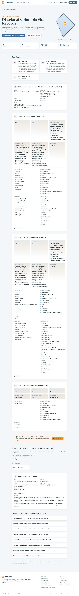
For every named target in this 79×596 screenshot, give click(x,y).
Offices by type (44, 580)
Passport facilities (45, 582)
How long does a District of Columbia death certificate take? (30, 534)
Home (3, 9)
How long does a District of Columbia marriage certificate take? (31, 545)
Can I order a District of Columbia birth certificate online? (30, 556)
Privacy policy (63, 580)
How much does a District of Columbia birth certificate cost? (30, 518)
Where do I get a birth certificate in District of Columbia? (29, 550)
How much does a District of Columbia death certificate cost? (31, 529)
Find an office (72, 2)
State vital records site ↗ (34, 35)
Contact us (62, 578)
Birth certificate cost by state (48, 587)
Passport (56, 2)
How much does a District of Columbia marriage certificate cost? (32, 540)
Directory (49, 2)
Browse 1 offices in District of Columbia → (13, 35)
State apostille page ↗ (19, 493)
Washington (16, 459)
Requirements (63, 2)
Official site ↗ (43, 100)
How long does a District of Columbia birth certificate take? (30, 523)
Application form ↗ (18, 228)
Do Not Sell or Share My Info (67, 585)
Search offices (44, 578)
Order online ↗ (57, 438)
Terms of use (63, 582)
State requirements (45, 585)
